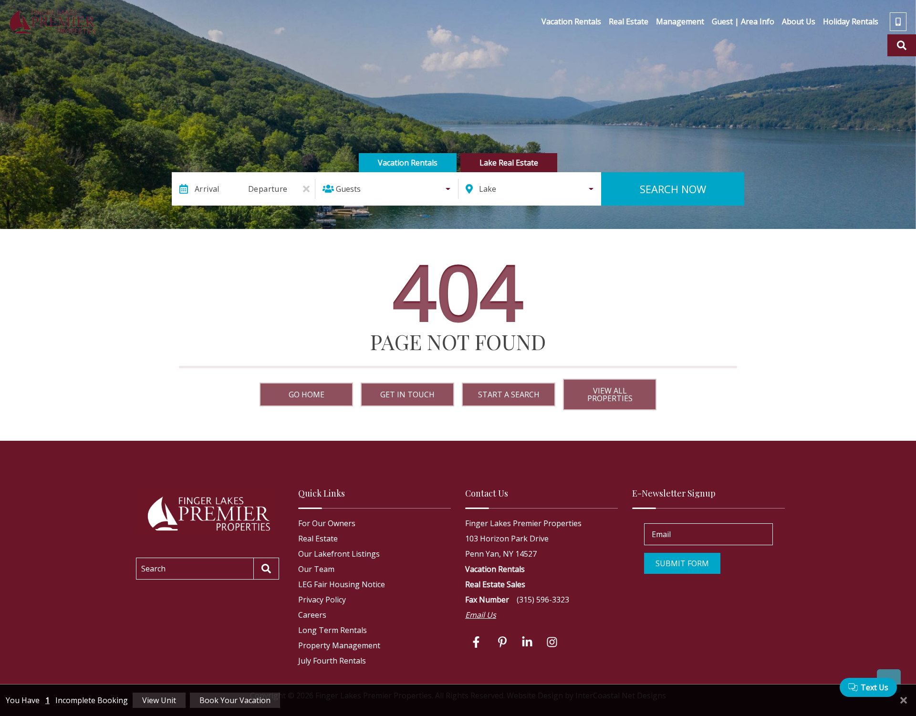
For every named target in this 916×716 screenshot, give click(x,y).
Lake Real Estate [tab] (508, 162)
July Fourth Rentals (332, 660)
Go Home (306, 394)
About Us (798, 21)
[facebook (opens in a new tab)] (477, 642)
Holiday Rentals (850, 21)
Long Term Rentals (332, 630)
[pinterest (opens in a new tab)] (502, 642)
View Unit (159, 700)
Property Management (339, 645)
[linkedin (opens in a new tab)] (527, 642)
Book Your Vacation (235, 700)
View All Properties (610, 394)
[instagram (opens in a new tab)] (552, 642)
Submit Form (682, 563)
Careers (312, 615)
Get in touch (407, 394)
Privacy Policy (322, 599)
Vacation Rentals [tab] (407, 162)
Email (661, 534)
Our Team (316, 569)
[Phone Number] (898, 21)
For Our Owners (326, 523)
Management (680, 21)
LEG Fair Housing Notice (341, 584)
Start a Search (509, 394)
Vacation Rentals (571, 21)
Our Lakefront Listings (339, 554)
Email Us (480, 615)
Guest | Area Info (743, 21)
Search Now (673, 189)
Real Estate (628, 21)
